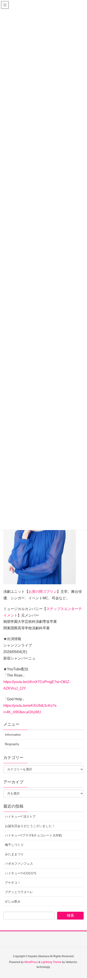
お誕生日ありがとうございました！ (30, 826)
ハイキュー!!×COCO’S (20, 873)
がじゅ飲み (13, 901)
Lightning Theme (51, 962)
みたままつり (14, 854)
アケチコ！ (13, 882)
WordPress (31, 962)
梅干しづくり (14, 845)
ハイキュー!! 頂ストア (20, 816)
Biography (12, 744)
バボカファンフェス (19, 863)
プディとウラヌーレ (19, 892)
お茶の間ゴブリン (42, 591)
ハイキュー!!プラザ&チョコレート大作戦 (33, 835)
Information (13, 734)
